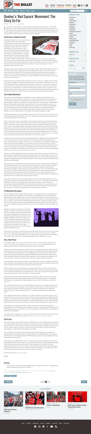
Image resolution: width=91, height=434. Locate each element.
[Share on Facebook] (46, 382)
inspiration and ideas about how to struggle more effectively (39, 315)
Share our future (47, 236)
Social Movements (74, 40)
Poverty (71, 36)
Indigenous (72, 29)
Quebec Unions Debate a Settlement (10, 411)
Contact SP (54, 423)
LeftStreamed (60, 5)
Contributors (11, 11)
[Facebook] (79, 6)
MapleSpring (7, 375)
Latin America (72, 35)
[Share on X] (49, 382)
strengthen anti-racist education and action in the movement (22, 150)
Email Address (72, 82)
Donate (33, 11)
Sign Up (72, 104)
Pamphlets (68, 5)
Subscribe (22, 11)
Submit (16, 11)
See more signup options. (79, 79)
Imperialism (72, 28)
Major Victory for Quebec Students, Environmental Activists (77, 406)
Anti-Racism (72, 17)
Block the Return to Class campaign (34, 244)
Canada (6, 23)
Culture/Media (73, 20)
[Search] (86, 11)
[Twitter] (84, 6)
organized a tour (7, 234)
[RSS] (87, 6)
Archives (28, 11)
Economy (71, 22)
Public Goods (72, 38)
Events (74, 5)
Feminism (71, 26)
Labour (71, 33)
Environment (72, 24)
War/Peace (72, 47)
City (72, 93)
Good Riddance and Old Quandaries (34, 408)
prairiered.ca (52, 370)
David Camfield (20, 23)
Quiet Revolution (44, 58)
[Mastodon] (43, 426)
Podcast (42, 423)
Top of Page (66, 423)
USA (70, 45)
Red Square (13, 375)
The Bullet (52, 5)
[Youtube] (51, 426)
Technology (72, 42)
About (46, 5)
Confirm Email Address (74, 88)
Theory (71, 43)
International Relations (75, 31)
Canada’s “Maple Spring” (53, 405)
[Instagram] (82, 6)
